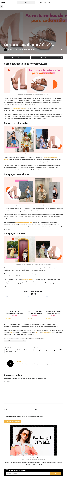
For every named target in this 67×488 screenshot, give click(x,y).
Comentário (7, 381)
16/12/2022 (18, 49)
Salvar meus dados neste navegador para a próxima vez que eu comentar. (25, 416)
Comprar (8, 318)
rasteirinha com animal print (23, 222)
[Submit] (55, 473)
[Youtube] (48, 2)
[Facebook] (41, 2)
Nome (6, 402)
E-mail (6, 409)
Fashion (25, 49)
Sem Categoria (31, 49)
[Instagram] (45, 2)
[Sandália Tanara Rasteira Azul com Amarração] (7, 303)
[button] (26, 2)
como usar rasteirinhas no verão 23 (17, 338)
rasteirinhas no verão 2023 (36, 338)
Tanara (11, 49)
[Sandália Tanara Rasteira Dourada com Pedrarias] (47, 303)
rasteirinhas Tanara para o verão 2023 (15, 340)
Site (36, 409)
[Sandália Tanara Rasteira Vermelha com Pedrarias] (28, 303)
